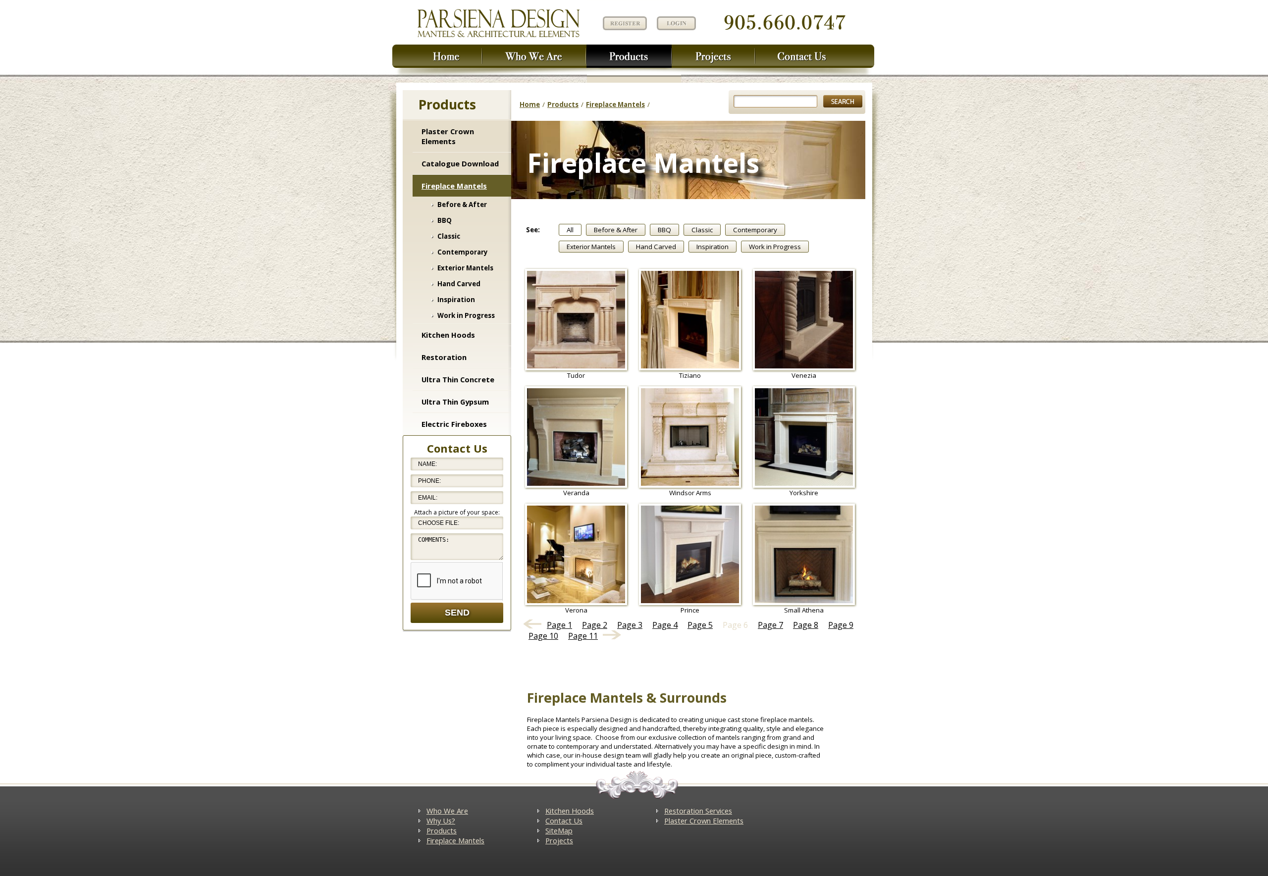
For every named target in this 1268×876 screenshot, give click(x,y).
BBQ (444, 220)
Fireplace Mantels (454, 186)
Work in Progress (466, 315)
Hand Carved (458, 283)
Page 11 (583, 635)
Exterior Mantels (465, 267)
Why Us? (440, 820)
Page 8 (805, 624)
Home (530, 104)
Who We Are (447, 811)
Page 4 (665, 624)
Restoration (444, 357)
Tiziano (690, 375)
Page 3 (629, 624)
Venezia (804, 375)
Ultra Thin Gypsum (455, 402)
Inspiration (456, 299)
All (570, 229)
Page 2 (594, 624)
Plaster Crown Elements (448, 136)
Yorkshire (804, 492)
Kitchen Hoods (448, 335)
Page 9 (840, 624)
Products (563, 104)
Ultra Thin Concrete (458, 379)
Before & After (462, 204)
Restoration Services (698, 811)
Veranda (576, 492)
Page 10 (543, 635)
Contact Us (563, 820)
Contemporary (462, 252)
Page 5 (700, 624)
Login (676, 23)
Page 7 (770, 624)
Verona (576, 610)
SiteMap (559, 830)
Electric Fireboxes (454, 424)
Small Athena (804, 610)
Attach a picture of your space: (457, 512)
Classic (448, 236)
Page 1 (559, 624)
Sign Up (623, 22)
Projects (559, 840)
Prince (690, 610)
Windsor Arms (690, 492)
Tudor (576, 375)
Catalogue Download (460, 163)
